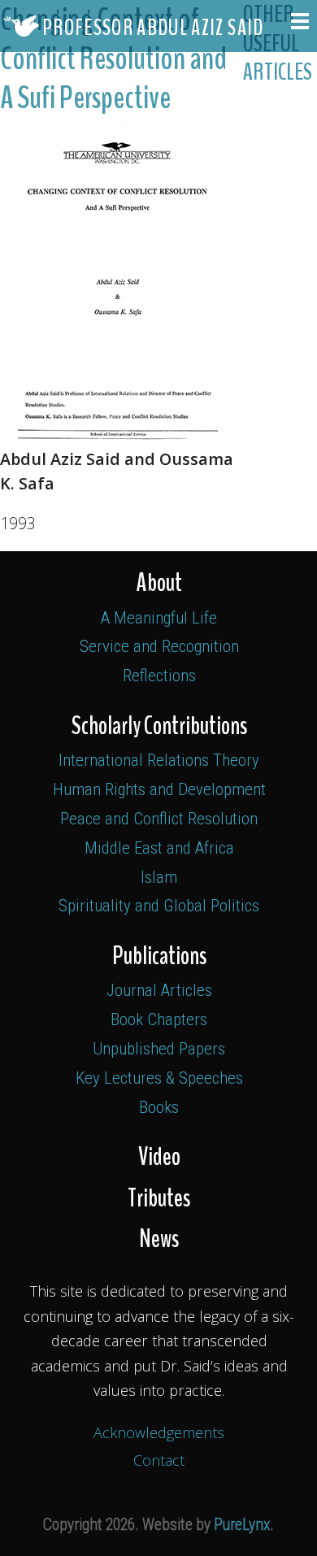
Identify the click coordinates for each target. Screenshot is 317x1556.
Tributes (159, 1198)
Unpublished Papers (159, 1048)
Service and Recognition (159, 646)
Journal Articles (159, 990)
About (159, 583)
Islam (159, 877)
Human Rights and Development (159, 789)
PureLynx (242, 1524)
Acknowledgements (158, 1432)
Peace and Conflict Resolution (159, 818)
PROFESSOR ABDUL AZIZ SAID (151, 27)
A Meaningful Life (159, 618)
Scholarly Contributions (159, 726)
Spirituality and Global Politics (159, 905)
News (159, 1239)
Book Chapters (159, 1019)
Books (159, 1107)
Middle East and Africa (159, 848)
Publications (159, 956)
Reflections (159, 675)
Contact (159, 1460)
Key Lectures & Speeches (159, 1078)
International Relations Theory (159, 760)
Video (159, 1157)
